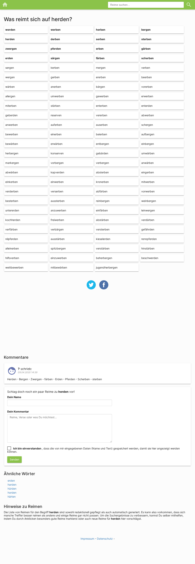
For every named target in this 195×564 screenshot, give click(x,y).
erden (9, 58)
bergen (146, 29)
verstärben (102, 248)
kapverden (57, 172)
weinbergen (148, 200)
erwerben (147, 96)
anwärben (147, 162)
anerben (56, 86)
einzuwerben (59, 258)
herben (100, 29)
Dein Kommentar (18, 411)
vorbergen (57, 162)
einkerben (11, 181)
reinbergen (102, 200)
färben (100, 58)
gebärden (102, 153)
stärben (55, 105)
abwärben (11, 172)
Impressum (87, 538)
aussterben (58, 200)
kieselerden (103, 239)
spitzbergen (58, 248)
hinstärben (147, 248)
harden (12, 484)
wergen (10, 77)
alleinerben (12, 248)
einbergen (147, 143)
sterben (146, 39)
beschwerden (149, 258)
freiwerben (57, 219)
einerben (56, 134)
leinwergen (148, 210)
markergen (12, 162)
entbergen (102, 143)
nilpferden (11, 239)
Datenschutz (105, 538)
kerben (55, 67)
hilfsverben (12, 258)
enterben (101, 105)
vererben (101, 115)
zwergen (11, 48)
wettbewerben (14, 267)
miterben (10, 105)
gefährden (147, 229)
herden (10, 39)
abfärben (101, 191)
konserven (57, 153)
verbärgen (57, 229)
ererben (101, 77)
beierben (101, 134)
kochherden (12, 219)
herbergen (11, 153)
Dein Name (14, 397)
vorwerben (148, 191)
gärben (146, 48)
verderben (11, 191)
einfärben (102, 210)
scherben (147, 58)
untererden (12, 210)
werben (56, 29)
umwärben (147, 153)
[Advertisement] (97, 324)
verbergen (102, 162)
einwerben (57, 181)
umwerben (57, 96)
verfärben (11, 229)
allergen (10, 96)
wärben (10, 86)
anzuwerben (58, 210)
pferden (56, 48)
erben (100, 48)
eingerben (147, 172)
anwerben (11, 124)
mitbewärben (59, 267)
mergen (100, 67)
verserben (57, 191)
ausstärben (58, 239)
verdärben (147, 219)
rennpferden (149, 239)
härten (12, 496)
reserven (56, 115)
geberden (11, 115)
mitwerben (147, 181)
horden (12, 492)
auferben (56, 124)
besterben (11, 200)
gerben (55, 77)
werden (10, 29)
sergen (9, 67)
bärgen (100, 86)
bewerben (11, 134)
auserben (102, 124)
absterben (102, 172)
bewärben (11, 143)
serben (100, 39)
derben (55, 39)
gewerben (102, 96)
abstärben (102, 219)
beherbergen (104, 258)
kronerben (102, 181)
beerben (146, 77)
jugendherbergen (106, 267)
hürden (12, 488)
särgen (55, 58)
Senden (14, 459)
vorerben (147, 86)
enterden (147, 105)
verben (145, 67)
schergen (147, 124)
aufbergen (147, 134)
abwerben (147, 115)
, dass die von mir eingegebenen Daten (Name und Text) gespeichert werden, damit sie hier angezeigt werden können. (93, 450)
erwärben (56, 143)
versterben (102, 229)
